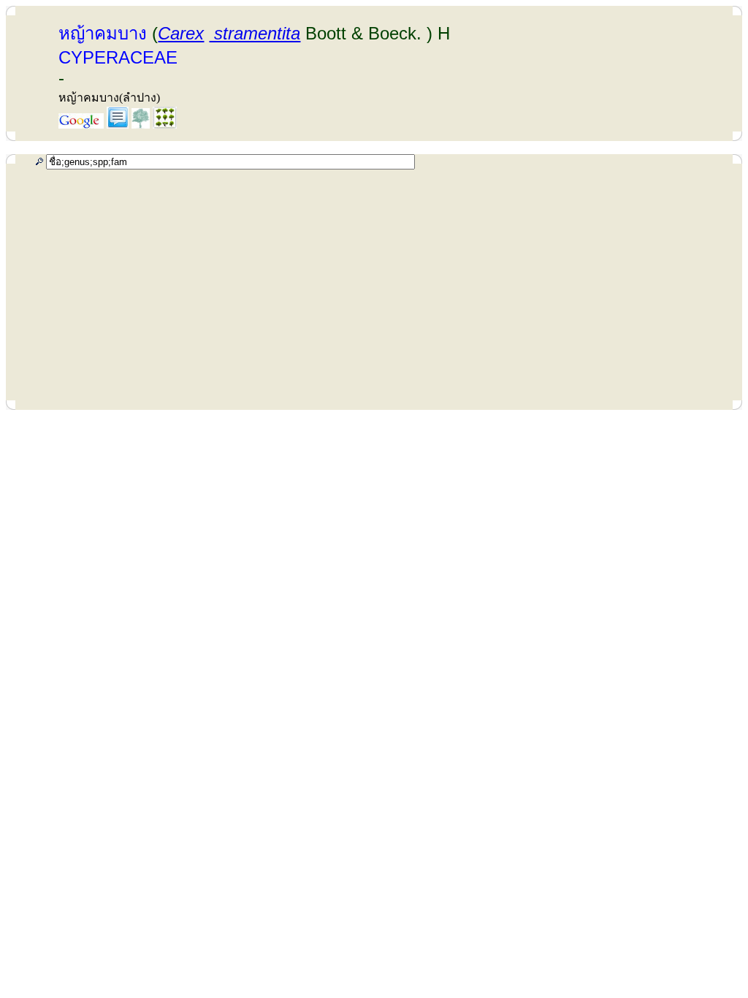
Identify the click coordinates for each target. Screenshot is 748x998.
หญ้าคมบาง (102, 33)
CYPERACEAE (118, 57)
